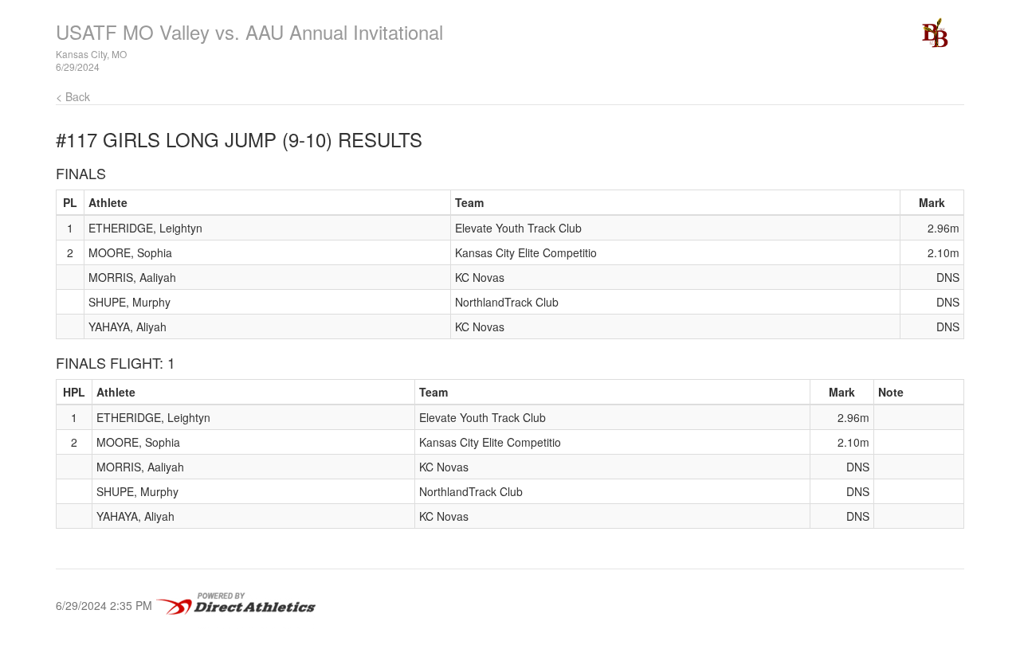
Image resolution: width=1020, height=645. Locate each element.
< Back (73, 96)
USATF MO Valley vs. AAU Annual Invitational (249, 31)
